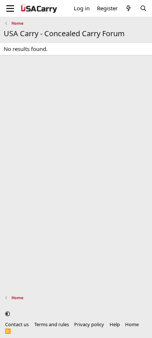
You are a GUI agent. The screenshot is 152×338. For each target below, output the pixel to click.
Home (132, 324)
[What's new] (128, 8)
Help (115, 324)
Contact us (17, 324)
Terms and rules (51, 324)
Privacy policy (89, 324)
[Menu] (10, 8)
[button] (7, 314)
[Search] (143, 8)
